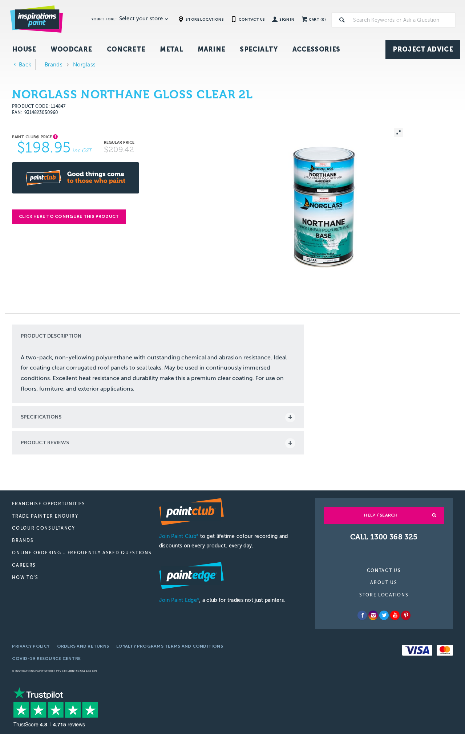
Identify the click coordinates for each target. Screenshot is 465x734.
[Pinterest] (406, 615)
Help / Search (380, 515)
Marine (211, 49)
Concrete (126, 49)
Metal (171, 49)
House (24, 49)
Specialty (259, 49)
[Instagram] (373, 615)
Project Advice (423, 49)
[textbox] (403, 20)
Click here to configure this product (69, 216)
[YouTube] (395, 615)
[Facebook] (362, 615)
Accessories (316, 49)
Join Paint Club (178, 536)
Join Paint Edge (179, 600)
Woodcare (71, 49)
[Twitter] (384, 615)
